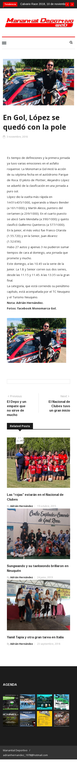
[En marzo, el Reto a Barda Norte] (44, 708)
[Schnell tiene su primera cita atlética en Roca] (10, 725)
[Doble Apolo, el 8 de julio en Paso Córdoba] (61, 725)
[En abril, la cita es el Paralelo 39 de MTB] (10, 708)
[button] (67, 4)
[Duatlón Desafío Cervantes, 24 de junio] (44, 725)
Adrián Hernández (21, 506)
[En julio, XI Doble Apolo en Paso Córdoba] (27, 708)
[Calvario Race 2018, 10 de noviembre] (27, 725)
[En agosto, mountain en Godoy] (61, 708)
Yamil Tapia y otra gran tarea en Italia (35, 637)
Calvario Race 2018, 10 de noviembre (44, 4)
